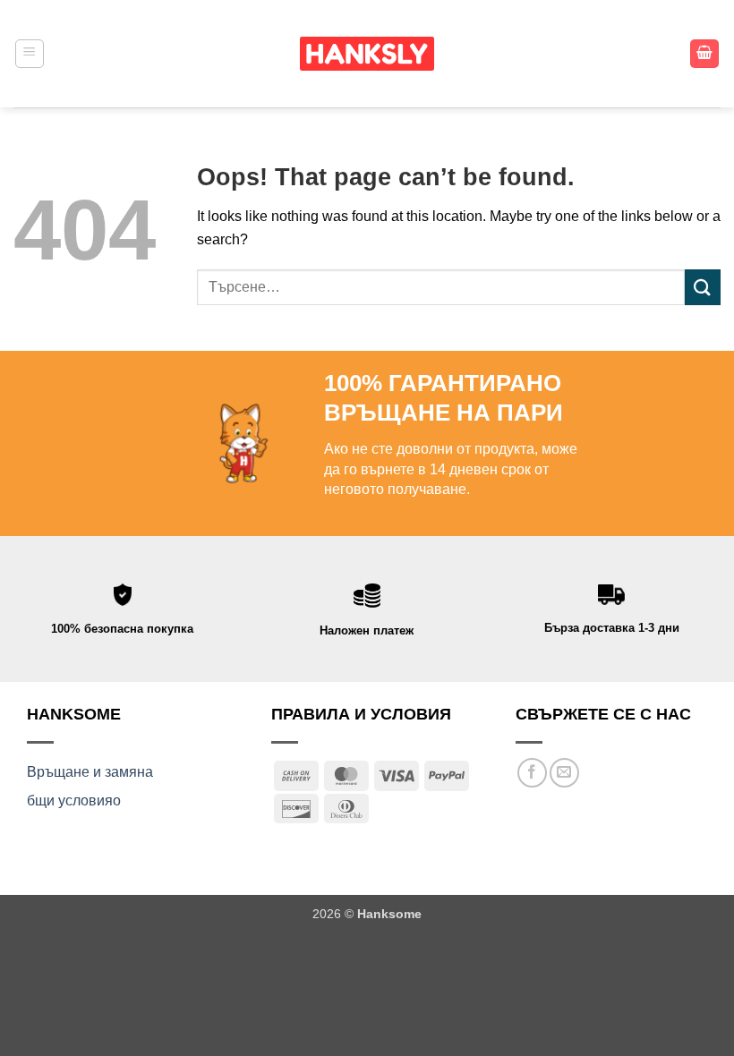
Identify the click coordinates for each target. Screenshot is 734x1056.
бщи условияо (74, 800)
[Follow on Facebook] (532, 773)
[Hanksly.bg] (367, 54)
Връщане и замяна (90, 771)
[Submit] (703, 286)
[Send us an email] (564, 773)
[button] (29, 53)
